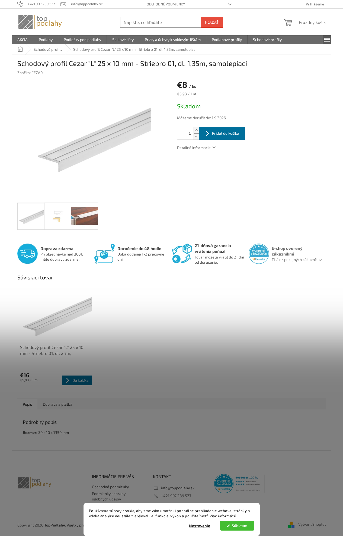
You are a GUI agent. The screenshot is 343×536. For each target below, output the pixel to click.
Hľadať (212, 22)
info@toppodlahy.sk (177, 487)
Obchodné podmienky (166, 4)
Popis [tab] (27, 404)
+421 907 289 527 (176, 495)
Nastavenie (199, 525)
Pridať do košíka (225, 133)
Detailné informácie (194, 147)
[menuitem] (22, 39)
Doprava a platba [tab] (57, 404)
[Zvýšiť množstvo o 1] (196, 130)
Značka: (30, 72)
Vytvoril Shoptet (312, 524)
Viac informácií (223, 516)
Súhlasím (239, 526)
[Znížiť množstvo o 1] (196, 136)
